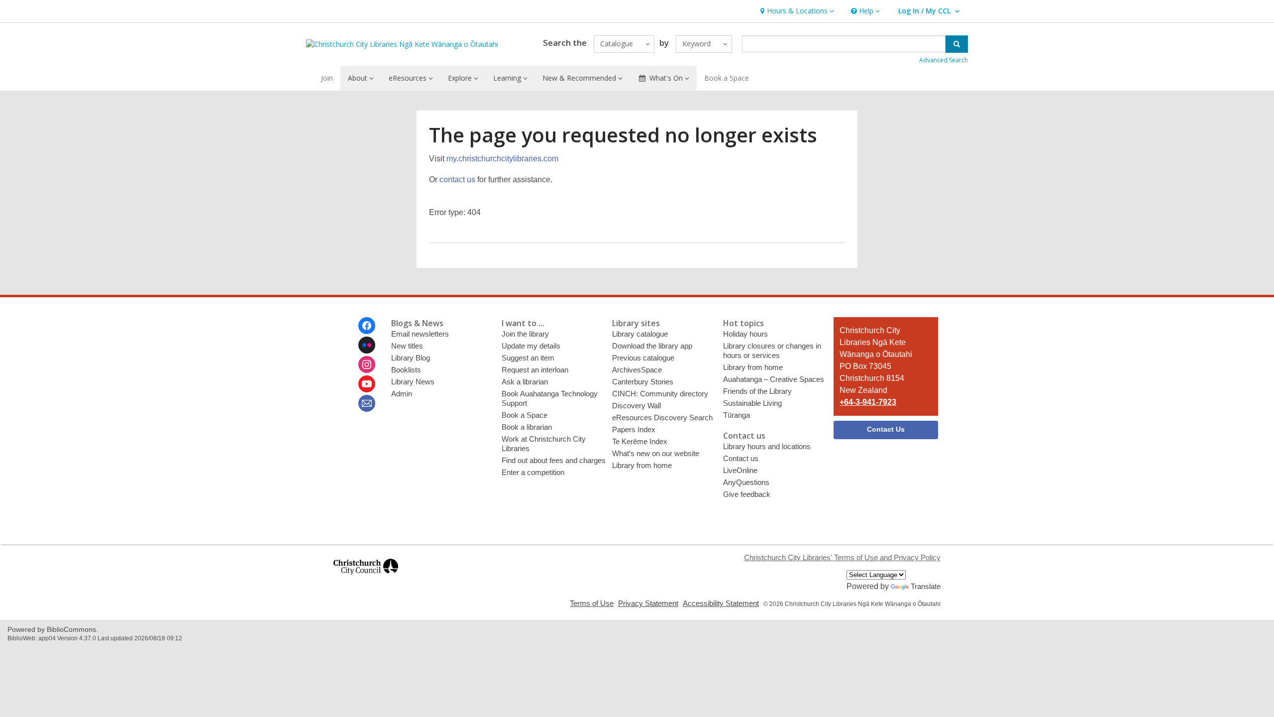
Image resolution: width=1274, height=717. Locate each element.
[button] (796, 11)
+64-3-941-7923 (868, 402)
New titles (407, 346)
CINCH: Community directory (660, 393)
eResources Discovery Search (662, 417)
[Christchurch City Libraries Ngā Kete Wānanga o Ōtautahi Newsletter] (366, 403)
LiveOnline (740, 470)
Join (327, 78)
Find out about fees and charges (554, 460)
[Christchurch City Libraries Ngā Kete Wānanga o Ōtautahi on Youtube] (366, 383)
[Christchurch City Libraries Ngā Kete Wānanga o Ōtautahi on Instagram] (366, 364)
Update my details (531, 346)
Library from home (642, 465)
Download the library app (652, 346)
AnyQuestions (746, 482)
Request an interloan (535, 369)
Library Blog (410, 358)
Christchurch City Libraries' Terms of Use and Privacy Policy (842, 557)
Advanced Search (943, 60)
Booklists (406, 369)
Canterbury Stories (642, 381)
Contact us (740, 458)
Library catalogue (640, 334)
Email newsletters (420, 334)
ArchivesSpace (637, 369)
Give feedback (746, 494)
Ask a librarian (525, 381)
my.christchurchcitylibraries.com (502, 158)
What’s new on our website (655, 453)
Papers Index (633, 429)
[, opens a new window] (365, 579)
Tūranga (736, 415)
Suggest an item (528, 358)
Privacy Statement (648, 603)
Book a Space (726, 78)
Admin (401, 393)
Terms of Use (592, 603)
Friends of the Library (757, 391)
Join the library (525, 334)
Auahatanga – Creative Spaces (773, 379)
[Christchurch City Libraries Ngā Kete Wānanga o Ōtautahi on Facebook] (366, 325)
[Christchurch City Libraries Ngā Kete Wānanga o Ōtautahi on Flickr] (366, 345)
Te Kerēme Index (639, 441)
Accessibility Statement (721, 603)
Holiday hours (745, 334)
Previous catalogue (643, 358)
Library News (412, 381)
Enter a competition (533, 472)
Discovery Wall (636, 405)
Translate (926, 586)
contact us (457, 179)
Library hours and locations (767, 446)
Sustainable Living (752, 403)
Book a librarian (527, 427)
